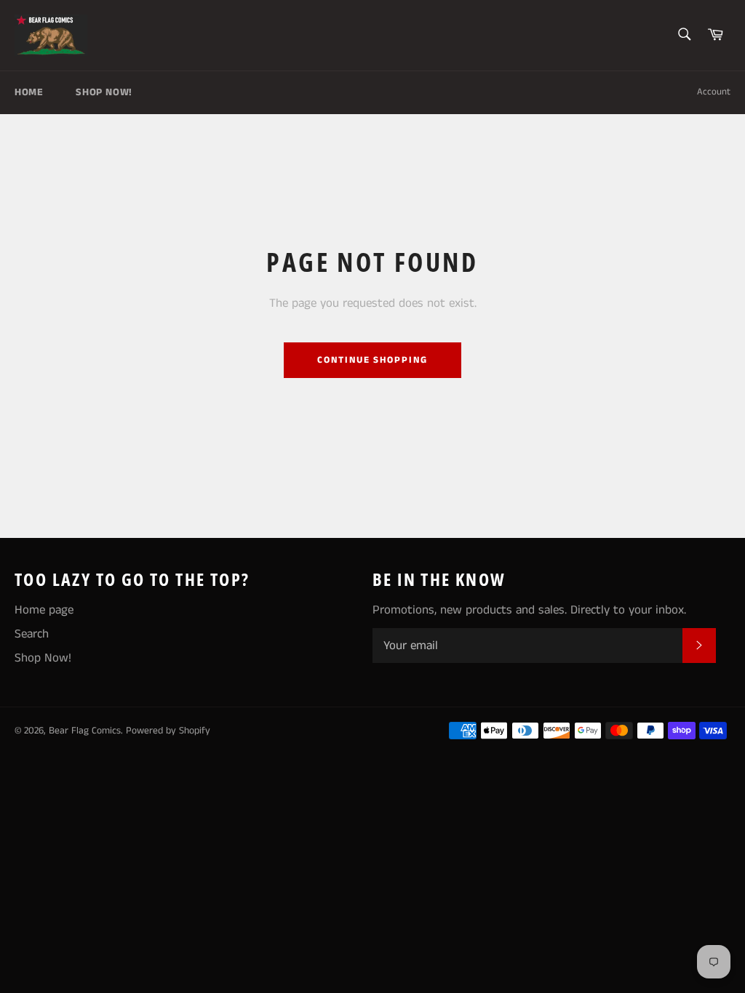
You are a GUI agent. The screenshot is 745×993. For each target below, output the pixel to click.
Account (713, 92)
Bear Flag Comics (85, 731)
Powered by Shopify (168, 731)
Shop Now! (104, 92)
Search (32, 634)
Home (29, 92)
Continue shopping (372, 360)
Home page (44, 610)
